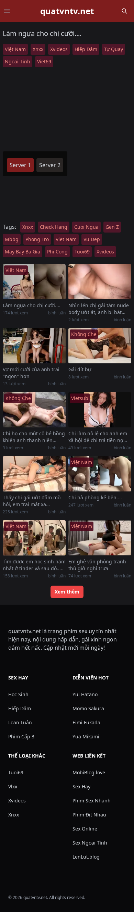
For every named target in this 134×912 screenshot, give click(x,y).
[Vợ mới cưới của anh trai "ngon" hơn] (34, 345)
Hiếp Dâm (86, 49)
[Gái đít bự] (99, 345)
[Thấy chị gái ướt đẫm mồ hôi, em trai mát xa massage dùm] (34, 473)
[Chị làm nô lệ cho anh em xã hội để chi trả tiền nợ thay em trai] (99, 409)
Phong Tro (37, 239)
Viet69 (44, 61)
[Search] (124, 11)
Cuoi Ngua (86, 227)
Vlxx (12, 786)
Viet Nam (66, 239)
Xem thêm (67, 591)
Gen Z (112, 227)
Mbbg (12, 239)
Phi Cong (57, 251)
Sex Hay (81, 786)
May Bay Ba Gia (22, 251)
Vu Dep (91, 239)
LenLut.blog (86, 856)
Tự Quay (113, 49)
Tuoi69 (82, 251)
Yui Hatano (85, 694)
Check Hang (53, 227)
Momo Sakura (88, 708)
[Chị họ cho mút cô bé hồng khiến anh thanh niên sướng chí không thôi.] (34, 409)
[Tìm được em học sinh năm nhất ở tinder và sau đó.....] (34, 537)
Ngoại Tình (17, 61)
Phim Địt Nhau (89, 814)
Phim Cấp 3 (21, 736)
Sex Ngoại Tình (89, 842)
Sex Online (84, 828)
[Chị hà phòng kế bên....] (99, 473)
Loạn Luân (20, 722)
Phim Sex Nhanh (91, 800)
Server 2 (49, 165)
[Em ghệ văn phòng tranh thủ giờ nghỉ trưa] (99, 537)
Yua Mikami (85, 736)
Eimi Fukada (86, 722)
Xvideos (59, 49)
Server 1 (20, 165)
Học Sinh (18, 694)
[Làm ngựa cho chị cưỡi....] (34, 281)
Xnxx (38, 49)
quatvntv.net (67, 10)
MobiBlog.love (88, 772)
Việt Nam (15, 49)
